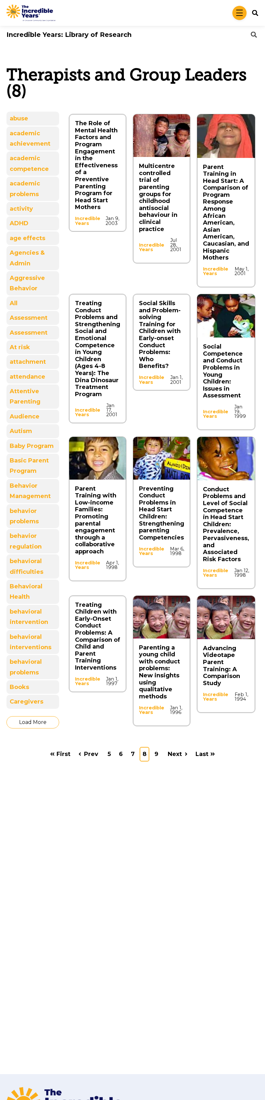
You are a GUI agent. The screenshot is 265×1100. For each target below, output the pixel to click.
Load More (33, 722)
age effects (27, 238)
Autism (21, 431)
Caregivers (26, 701)
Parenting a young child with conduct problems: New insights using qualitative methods (159, 672)
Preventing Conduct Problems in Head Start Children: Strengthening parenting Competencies (161, 513)
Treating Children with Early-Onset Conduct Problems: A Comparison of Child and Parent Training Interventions (97, 636)
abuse (19, 118)
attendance (27, 376)
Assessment (29, 317)
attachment (28, 361)
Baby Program (32, 446)
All (13, 303)
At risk (20, 347)
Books (19, 687)
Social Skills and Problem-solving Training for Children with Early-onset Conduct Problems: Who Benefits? (160, 335)
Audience (24, 416)
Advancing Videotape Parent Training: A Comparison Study (221, 666)
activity (21, 208)
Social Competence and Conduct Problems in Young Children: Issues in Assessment (223, 371)
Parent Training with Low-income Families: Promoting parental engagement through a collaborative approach (95, 520)
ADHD (19, 223)
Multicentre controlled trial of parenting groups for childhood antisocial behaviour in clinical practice (158, 197)
